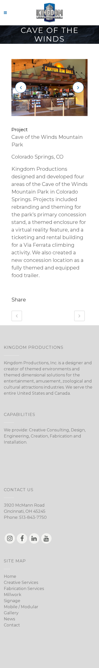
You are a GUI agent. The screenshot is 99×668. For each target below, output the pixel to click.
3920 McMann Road (24, 505)
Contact (12, 625)
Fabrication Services (24, 588)
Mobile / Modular (21, 606)
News (9, 619)
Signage (12, 600)
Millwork (12, 594)
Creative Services (21, 582)
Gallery (11, 612)
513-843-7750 (33, 517)
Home (10, 576)
